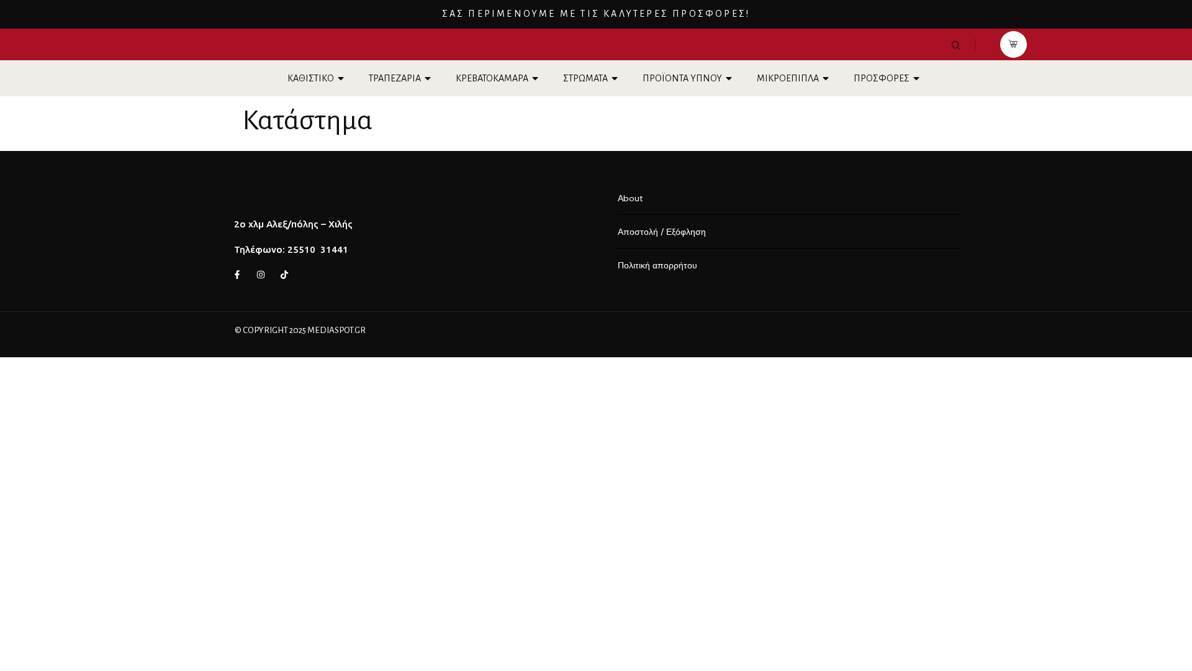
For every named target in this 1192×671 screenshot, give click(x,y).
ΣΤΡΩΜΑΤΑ (585, 78)
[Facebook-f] (237, 274)
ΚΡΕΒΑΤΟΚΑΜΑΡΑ (492, 78)
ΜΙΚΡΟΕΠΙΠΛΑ (788, 78)
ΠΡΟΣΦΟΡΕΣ (882, 78)
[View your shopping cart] (1013, 44)
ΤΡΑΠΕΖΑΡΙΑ (395, 78)
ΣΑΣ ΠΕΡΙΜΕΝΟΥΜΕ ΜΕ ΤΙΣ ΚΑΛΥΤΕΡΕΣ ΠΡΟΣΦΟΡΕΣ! (596, 14)
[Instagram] (260, 274)
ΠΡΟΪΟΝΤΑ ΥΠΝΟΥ (682, 78)
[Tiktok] (284, 274)
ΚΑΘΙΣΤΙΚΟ (310, 78)
